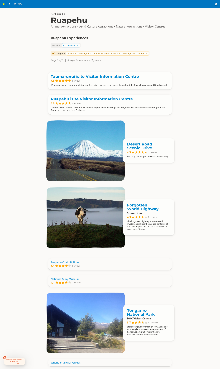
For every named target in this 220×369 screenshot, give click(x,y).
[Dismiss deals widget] (4, 357)
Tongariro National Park (141, 312)
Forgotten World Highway (142, 207)
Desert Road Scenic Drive (139, 146)
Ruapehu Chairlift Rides (65, 262)
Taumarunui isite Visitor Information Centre (95, 76)
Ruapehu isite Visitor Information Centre (92, 99)
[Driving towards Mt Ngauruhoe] (86, 150)
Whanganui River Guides (66, 362)
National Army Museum (65, 279)
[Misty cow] (86, 217)
